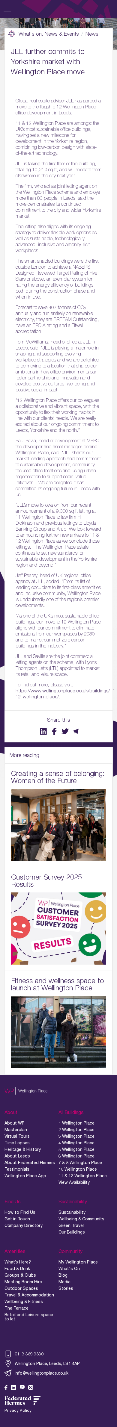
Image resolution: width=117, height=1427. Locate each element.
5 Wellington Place (76, 1149)
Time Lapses (17, 1143)
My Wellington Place (78, 1262)
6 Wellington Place (76, 1156)
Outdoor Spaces (21, 1288)
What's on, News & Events (49, 34)
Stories (65, 1288)
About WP (14, 1123)
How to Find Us (19, 1212)
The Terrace (16, 1308)
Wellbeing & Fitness (23, 1301)
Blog (63, 1275)
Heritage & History (22, 1149)
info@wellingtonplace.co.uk (41, 1372)
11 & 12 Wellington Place (82, 1176)
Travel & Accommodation (29, 1295)
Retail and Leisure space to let (28, 1317)
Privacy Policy (18, 1410)
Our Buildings (71, 1232)
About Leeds (17, 1156)
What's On (69, 1268)
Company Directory (23, 1225)
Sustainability (72, 1212)
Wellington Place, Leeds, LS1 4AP (47, 1363)
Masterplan (15, 1130)
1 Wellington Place (76, 1123)
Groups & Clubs (20, 1275)
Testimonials (16, 1169)
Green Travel (71, 1225)
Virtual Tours (17, 1136)
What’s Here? (17, 1262)
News (92, 34)
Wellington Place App (25, 1176)
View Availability (74, 1182)
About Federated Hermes (29, 1162)
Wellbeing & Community (81, 1219)
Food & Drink (17, 1268)
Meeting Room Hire (23, 1282)
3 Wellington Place (76, 1136)
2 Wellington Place (76, 1130)
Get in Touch (17, 1219)
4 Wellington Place (76, 1143)
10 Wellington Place (77, 1169)
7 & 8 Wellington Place (80, 1162)
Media (64, 1282)
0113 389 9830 (29, 1353)
